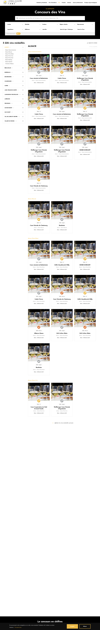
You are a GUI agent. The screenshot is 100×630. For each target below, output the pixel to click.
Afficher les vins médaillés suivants (64, 423)
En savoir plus (18, 627)
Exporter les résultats (93, 42)
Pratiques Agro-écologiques (90, 2)
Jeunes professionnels (78, 2)
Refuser (85, 626)
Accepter (72, 626)
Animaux (69, 2)
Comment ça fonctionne (42, 2)
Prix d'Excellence (53, 2)
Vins (59, 2)
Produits (64, 2)
